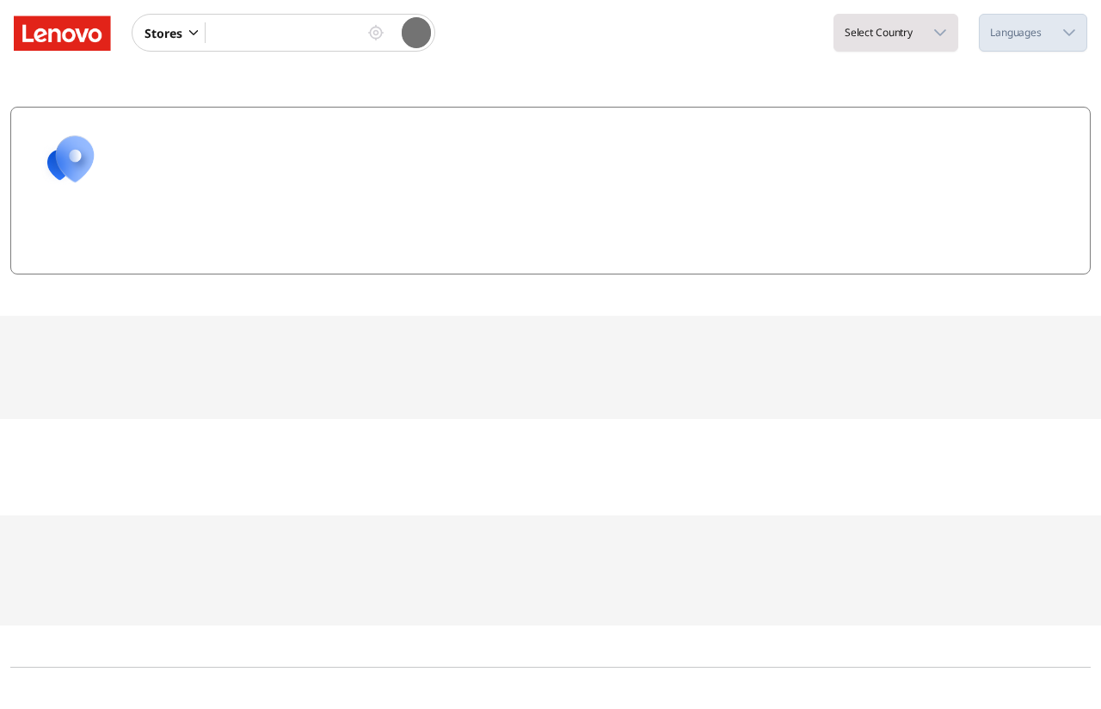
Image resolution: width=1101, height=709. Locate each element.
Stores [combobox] (163, 33)
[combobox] (283, 33)
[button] (195, 33)
